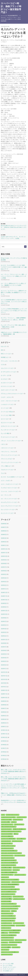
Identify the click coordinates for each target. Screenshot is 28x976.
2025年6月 (4, 571)
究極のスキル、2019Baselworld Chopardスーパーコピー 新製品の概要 (13, 794)
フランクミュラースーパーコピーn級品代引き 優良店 (11, 930)
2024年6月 (4, 607)
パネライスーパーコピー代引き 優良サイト (9, 850)
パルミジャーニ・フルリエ (8, 451)
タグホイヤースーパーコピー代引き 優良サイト (10, 952)
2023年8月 (4, 618)
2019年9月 (4, 741)
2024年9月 (4, 603)
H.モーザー (4, 346)
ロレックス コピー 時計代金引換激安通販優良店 (10, 884)
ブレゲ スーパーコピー (5, 881)
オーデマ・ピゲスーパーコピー (8, 845)
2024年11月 (4, 596)
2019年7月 (4, 748)
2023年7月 (4, 621)
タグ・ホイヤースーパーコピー (8, 860)
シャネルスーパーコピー (7, 404)
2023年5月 (4, 625)
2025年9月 (4, 560)
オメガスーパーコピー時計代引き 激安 (8, 838)
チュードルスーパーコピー (6, 869)
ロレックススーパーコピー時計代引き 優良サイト (10, 889)
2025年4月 (4, 578)
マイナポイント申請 (5, 821)
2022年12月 (4, 639)
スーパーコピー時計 (11, 218)
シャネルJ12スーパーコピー (6, 923)
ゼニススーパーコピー (7, 422)
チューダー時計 (5, 433)
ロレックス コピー (5, 949)
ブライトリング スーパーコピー (9, 455)
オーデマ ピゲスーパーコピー (9, 372)
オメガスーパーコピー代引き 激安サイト (8, 903)
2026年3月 (4, 542)
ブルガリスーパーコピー (7, 469)
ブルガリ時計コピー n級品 (6, 867)
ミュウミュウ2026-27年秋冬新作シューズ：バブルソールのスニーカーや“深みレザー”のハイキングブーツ (14, 310)
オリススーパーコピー (7, 386)
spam (23, 788)
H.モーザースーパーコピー (17, 841)
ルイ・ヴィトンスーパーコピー (9, 498)
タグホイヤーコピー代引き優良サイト (8, 915)
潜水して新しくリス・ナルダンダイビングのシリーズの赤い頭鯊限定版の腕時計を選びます (13, 770)
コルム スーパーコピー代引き (7, 833)
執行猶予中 (14, 910)
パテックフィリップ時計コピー (7, 836)
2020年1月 (4, 726)
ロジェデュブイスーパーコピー (9, 502)
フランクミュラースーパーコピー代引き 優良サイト (10, 906)
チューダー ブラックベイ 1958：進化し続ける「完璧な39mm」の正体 (13, 326)
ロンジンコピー (16, 869)
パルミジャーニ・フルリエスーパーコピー (9, 944)
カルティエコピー (5, 877)
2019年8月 (4, 744)
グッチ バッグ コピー (8, 969)
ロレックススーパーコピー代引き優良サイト (9, 862)
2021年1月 (4, 686)
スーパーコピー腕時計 (6, 947)
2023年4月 (4, 629)
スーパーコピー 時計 (8, 963)
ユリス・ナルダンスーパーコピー (10, 484)
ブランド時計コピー (6, 466)
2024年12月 (4, 592)
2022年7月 (4, 647)
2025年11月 (4, 552)
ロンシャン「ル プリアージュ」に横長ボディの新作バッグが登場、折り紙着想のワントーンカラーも (13, 292)
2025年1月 (4, 589)
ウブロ (2, 364)
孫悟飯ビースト (4, 932)
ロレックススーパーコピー (8, 509)
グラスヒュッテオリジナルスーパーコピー (12, 393)
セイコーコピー (5, 419)
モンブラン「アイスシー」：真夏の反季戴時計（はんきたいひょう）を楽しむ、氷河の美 (13, 318)
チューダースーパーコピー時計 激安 (8, 925)
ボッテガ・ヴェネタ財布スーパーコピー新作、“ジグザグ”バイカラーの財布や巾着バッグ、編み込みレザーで (14, 267)
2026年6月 (4, 531)
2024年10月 (4, 600)
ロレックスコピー (16, 947)
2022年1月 (4, 668)
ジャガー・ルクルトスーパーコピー (8, 865)
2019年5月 (4, 755)
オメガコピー (4, 379)
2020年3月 (4, 723)
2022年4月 (4, 657)
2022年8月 (4, 643)
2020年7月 (4, 708)
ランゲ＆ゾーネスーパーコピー (9, 488)
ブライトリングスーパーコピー (18, 881)
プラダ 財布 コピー (8, 971)
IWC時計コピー (5, 357)
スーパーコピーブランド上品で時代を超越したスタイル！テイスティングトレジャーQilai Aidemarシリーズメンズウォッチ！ (13, 786)
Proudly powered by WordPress (10, 974)
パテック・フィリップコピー (20, 939)
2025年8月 (4, 563)
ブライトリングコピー (7, 459)
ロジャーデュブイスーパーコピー (10, 506)
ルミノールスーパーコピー (19, 855)
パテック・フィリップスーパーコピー (11, 440)
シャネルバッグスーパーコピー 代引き (8, 817)
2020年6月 (4, 712)
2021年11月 (4, 676)
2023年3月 (4, 632)
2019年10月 (4, 737)
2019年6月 (4, 752)
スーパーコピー (5, 408)
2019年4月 (4, 759)
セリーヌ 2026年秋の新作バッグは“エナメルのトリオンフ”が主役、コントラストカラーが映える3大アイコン (14, 301)
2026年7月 (4, 527)
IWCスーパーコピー (6, 353)
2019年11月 (4, 734)
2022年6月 (4, 650)
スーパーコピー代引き (7, 411)
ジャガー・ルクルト (6, 397)
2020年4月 (4, 719)
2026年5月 (4, 534)
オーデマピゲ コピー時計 (6, 901)
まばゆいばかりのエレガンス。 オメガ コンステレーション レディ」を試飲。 (13, 236)
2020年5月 (4, 715)
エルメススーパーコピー (7, 368)
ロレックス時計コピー (21, 838)
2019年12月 (4, 730)
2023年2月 (4, 636)
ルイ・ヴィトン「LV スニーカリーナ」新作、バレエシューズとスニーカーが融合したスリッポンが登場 (14, 276)
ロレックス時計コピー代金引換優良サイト (9, 872)
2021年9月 (4, 683)
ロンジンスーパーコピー (7, 513)
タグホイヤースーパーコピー (8, 426)
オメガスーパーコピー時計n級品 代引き (8, 935)
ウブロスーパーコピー (6, 927)
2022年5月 (4, 654)
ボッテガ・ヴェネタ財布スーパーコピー (11, 477)
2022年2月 (4, 665)
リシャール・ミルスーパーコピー (10, 491)
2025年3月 (4, 581)
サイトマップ (22, 974)
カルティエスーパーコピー (8, 390)
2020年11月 (4, 694)
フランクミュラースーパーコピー (10, 462)
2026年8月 (4, 523)
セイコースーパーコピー (6, 829)
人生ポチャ (13, 821)
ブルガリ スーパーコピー (9, 967)
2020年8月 (4, 705)
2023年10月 (4, 614)
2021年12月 (4, 672)
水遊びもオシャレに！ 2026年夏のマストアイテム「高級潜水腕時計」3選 (14, 333)
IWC (2, 350)
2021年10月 (4, 679)
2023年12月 (4, 610)
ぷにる (3, 814)
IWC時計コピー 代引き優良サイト (19, 829)
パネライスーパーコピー (7, 448)
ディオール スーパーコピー (8, 437)
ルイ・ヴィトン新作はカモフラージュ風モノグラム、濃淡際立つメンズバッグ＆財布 (13, 284)
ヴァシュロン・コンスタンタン (9, 361)
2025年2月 (4, 585)
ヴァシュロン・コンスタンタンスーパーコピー (11, 853)
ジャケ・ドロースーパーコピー (9, 401)
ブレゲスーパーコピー (19, 824)
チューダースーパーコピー (8, 430)
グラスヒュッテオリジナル (17, 896)
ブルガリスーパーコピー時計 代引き (8, 920)
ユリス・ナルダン (5, 480)
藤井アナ (15, 833)
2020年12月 (4, 690)
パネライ (3, 444)
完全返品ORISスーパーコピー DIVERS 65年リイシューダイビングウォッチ (13, 801)
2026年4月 (4, 538)
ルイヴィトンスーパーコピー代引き (8, 886)
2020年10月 (4, 697)
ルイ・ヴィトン (5, 495)
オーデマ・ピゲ (5, 375)
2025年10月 (4, 556)
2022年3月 (4, 661)
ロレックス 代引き (7, 965)
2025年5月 (4, 574)
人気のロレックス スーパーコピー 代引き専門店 (10, 879)
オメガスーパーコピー (7, 382)
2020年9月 (4, 701)
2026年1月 (4, 545)
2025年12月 (4, 549)
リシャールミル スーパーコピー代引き (8, 918)
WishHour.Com (20, 795)
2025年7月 (4, 567)
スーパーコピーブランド (6, 841)
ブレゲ (2, 473)
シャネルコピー (4, 942)
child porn (4, 773)
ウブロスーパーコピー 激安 (6, 819)
